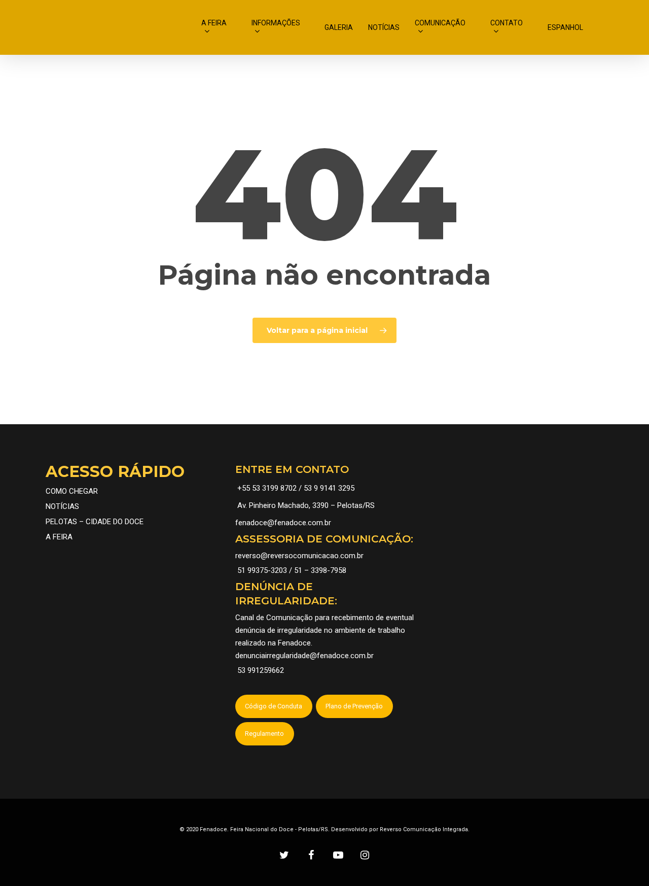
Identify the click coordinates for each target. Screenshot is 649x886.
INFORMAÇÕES (275, 23)
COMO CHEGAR (72, 491)
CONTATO (506, 23)
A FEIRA (214, 23)
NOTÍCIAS (384, 27)
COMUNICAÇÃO (440, 23)
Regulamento (264, 733)
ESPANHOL (565, 27)
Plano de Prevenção (354, 706)
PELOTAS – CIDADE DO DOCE (94, 521)
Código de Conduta (273, 706)
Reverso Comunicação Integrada (424, 829)
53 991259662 (260, 670)
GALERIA (338, 27)
